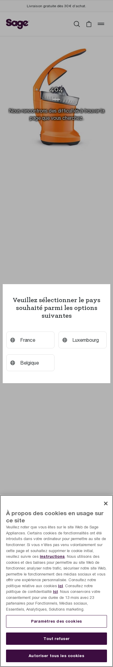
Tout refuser (56, 638)
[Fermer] (105, 503)
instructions (52, 556)
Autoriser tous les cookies (56, 655)
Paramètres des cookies (56, 621)
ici (60, 585)
